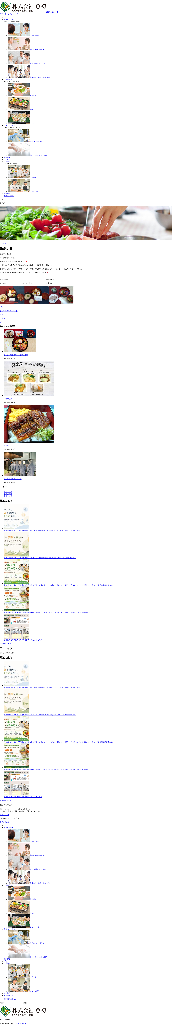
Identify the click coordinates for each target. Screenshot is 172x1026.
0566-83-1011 (4, 815)
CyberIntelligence (21, 1023)
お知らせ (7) (8, 496)
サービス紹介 (9, 19)
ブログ (6, 159)
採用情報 (7, 161)
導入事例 (7, 157)
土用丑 (6, 445)
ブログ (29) (8, 494)
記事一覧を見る (5, 643)
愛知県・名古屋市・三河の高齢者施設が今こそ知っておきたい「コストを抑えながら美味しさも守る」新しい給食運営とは (48, 612)
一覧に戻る (4, 243)
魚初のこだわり (9, 125)
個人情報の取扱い (10, 999)
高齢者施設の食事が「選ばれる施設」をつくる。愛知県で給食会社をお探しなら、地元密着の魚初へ (40, 558)
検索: (2, 1003)
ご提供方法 (8, 79)
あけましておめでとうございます (16, 355)
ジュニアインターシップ (9, 311)
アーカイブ (4, 653)
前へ (1, 314)
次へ (1, 322)
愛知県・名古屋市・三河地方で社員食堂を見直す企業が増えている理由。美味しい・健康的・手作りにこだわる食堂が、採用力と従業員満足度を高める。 (59, 585)
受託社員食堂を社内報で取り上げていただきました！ (23, 640)
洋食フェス (8, 399)
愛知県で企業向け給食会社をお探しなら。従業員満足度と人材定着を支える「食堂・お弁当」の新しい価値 (42, 530)
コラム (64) (8, 492)
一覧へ (2, 318)
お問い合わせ (9, 196)
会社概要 (7, 194)
